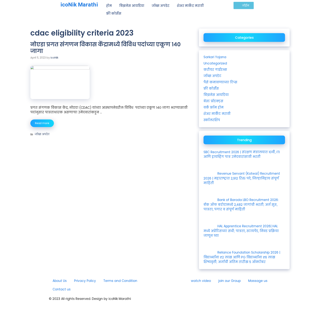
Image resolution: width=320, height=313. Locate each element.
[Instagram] (176, 302)
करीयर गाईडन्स (215, 69)
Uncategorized (215, 63)
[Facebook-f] (186, 302)
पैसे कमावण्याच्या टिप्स (220, 82)
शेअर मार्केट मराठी (190, 6)
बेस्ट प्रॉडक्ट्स (213, 101)
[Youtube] (166, 302)
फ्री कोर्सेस (113, 13)
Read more (42, 123)
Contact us (62, 289)
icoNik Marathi (79, 4)
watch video (201, 281)
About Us (60, 281)
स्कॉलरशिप (212, 120)
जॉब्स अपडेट (160, 6)
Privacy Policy (85, 281)
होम (109, 6)
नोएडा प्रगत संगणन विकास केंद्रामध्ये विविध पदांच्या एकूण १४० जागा (105, 47)
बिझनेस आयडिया (131, 6)
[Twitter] (197, 302)
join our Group (229, 281)
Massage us (257, 281)
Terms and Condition (120, 281)
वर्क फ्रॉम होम (214, 107)
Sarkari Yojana (215, 57)
